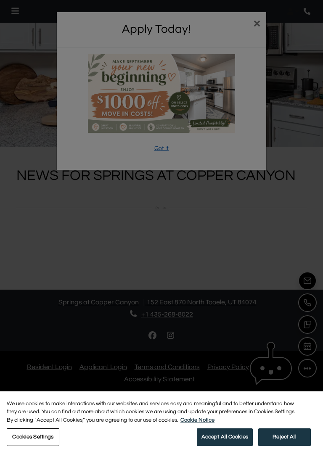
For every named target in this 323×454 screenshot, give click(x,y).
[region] (161, 422)
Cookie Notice (197, 420)
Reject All (284, 437)
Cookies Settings (32, 437)
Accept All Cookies (224, 437)
